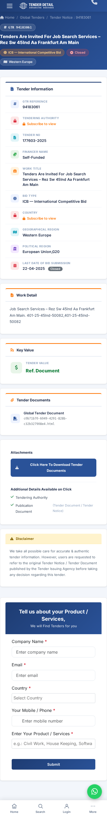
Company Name (29, 641)
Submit (53, 764)
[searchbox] (53, 698)
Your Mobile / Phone (33, 710)
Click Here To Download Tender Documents (56, 467)
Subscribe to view (41, 124)
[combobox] (53, 698)
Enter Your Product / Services (42, 733)
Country (21, 688)
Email (19, 664)
